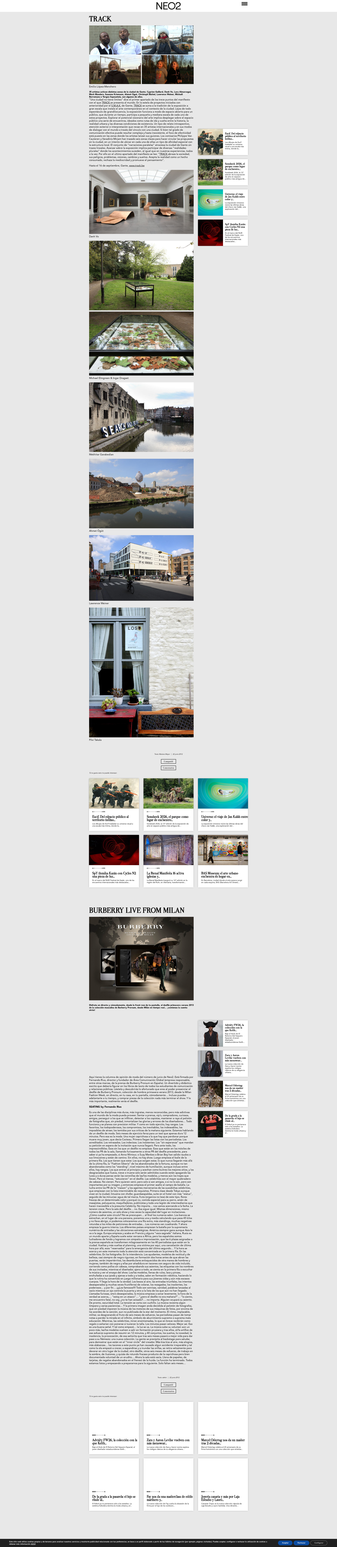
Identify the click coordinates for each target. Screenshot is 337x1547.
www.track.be (137, 166)
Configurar (318, 1543)
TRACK (100, 19)
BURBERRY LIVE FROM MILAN (136, 910)
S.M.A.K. (116, 106)
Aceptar (285, 1543)
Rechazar (301, 1543)
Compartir (168, 761)
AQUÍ (33, 1544)
